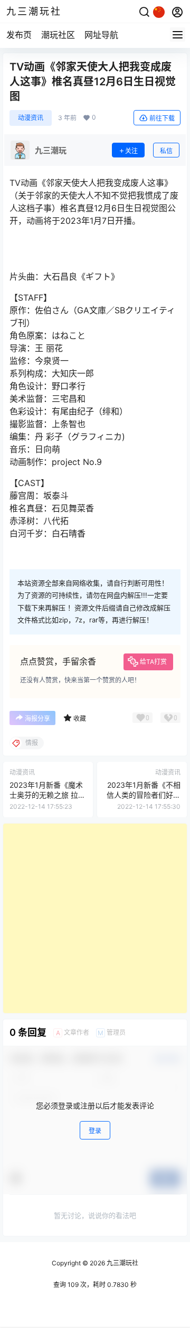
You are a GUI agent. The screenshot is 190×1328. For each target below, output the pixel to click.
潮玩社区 (58, 34)
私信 (166, 151)
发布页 (19, 34)
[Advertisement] (95, 918)
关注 (131, 151)
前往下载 (162, 118)
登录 (95, 1131)
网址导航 (101, 34)
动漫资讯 (30, 118)
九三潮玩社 (121, 1263)
